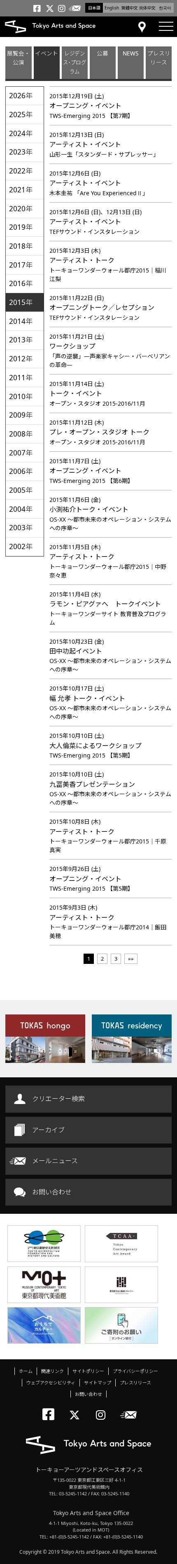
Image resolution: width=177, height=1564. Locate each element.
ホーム (26, 1371)
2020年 (21, 208)
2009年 (21, 415)
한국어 (165, 8)
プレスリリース (158, 57)
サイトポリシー (88, 1371)
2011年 (21, 377)
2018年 (21, 246)
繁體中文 (129, 8)
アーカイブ (48, 1129)
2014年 (21, 321)
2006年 (21, 471)
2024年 (21, 133)
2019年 (21, 227)
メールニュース (55, 1160)
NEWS (131, 53)
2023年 (21, 152)
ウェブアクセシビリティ (50, 1382)
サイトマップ (97, 1382)
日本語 (94, 8)
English (112, 8)
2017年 (21, 265)
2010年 (21, 396)
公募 (102, 53)
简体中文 (147, 8)
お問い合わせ (52, 1192)
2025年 (21, 114)
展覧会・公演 (18, 57)
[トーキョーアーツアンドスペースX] (76, 1408)
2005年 (21, 490)
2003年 (21, 527)
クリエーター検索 (58, 1098)
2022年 (21, 171)
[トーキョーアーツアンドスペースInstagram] (103, 1408)
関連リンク (52, 1371)
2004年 (21, 509)
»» (131, 958)
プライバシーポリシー (135, 1371)
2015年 (21, 302)
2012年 (21, 358)
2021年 (21, 189)
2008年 (21, 434)
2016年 (21, 283)
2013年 (21, 339)
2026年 (21, 95)
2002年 (21, 546)
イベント (46, 53)
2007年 (21, 452)
